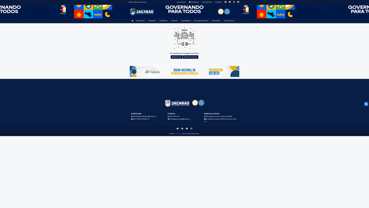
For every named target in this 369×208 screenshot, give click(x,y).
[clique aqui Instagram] (191, 128)
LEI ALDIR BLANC (229, 20)
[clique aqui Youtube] (187, 128)
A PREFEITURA (140, 20)
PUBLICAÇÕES (216, 20)
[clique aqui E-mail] (177, 128)
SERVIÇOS (174, 20)
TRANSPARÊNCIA (186, 20)
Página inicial (177, 57)
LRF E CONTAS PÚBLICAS (201, 20)
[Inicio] (132, 20)
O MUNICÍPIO (152, 20)
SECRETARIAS (163, 20)
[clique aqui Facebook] (182, 128)
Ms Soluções (177, 133)
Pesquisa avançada (191, 57)
